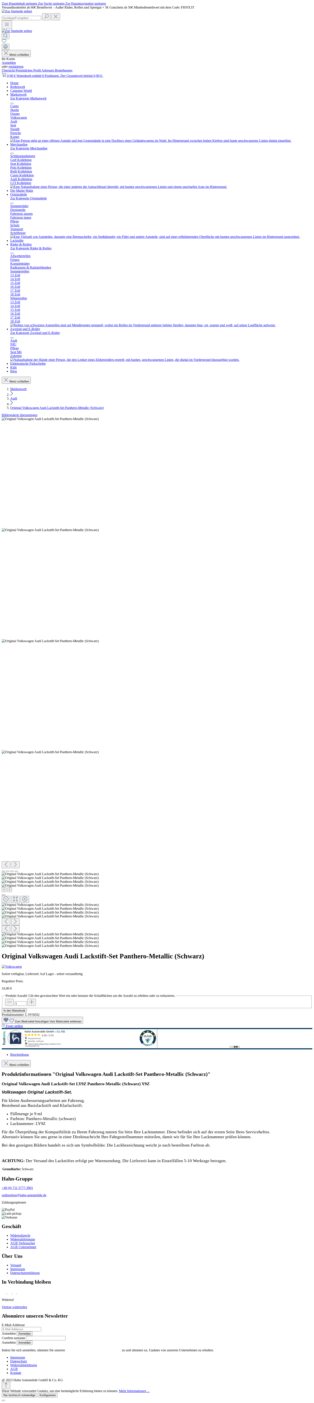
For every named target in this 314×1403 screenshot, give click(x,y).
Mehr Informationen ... (134, 1391)
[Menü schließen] (12, 103)
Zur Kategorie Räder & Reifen (30, 248)
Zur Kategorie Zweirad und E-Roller (35, 333)
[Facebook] (4, 1292)
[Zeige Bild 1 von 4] (3, 871)
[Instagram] (9, 1292)
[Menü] (7, 24)
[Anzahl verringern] (9, 1002)
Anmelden (9, 62)
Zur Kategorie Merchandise (28, 148)
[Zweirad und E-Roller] (124, 360)
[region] (157, 682)
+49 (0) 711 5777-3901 (17, 1188)
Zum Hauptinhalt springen (20, 3)
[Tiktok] (14, 1292)
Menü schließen (19, 54)
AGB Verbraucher (22, 1243)
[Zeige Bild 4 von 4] (16, 871)
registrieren (16, 66)
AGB (14, 1369)
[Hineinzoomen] (25, 899)
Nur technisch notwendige (19, 1395)
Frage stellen (14, 1026)
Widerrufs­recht (20, 1235)
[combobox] (21, 18)
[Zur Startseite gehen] (17, 11)
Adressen (48, 70)
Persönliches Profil (28, 70)
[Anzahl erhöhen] (31, 1002)
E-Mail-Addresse (13, 1325)
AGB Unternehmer (23, 1247)
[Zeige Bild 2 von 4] (7, 871)
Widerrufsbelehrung (23, 1365)
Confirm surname (13, 1338)
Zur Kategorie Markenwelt (28, 98)
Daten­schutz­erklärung (25, 1273)
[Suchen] (46, 16)
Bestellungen (63, 70)
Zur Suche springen (51, 3)
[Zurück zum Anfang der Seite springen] (6, 1385)
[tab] (19, 1054)
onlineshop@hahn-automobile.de (24, 1195)
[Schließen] (3, 895)
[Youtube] (19, 1292)
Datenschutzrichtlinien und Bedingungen (93, 1350)
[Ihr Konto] (5, 47)
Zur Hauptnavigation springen (85, 3)
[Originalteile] (155, 237)
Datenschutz (18, 1361)
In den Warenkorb (14, 1010)
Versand (15, 1265)
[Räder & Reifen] (143, 325)
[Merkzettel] (4, 42)
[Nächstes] (15, 864)
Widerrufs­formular (22, 1239)
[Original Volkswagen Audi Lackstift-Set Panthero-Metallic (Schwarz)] (50, 419)
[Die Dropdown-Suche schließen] (55, 16)
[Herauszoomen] (6, 899)
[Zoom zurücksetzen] (15, 899)
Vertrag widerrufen (14, 1307)
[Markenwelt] (150, 140)
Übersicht (9, 70)
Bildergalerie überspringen (19, 415)
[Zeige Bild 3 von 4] (12, 871)
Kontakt (15, 1373)
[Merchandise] (118, 187)
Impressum (17, 1269)
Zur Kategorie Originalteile (28, 198)
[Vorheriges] (6, 864)
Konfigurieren (48, 1395)
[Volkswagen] (157, 967)
